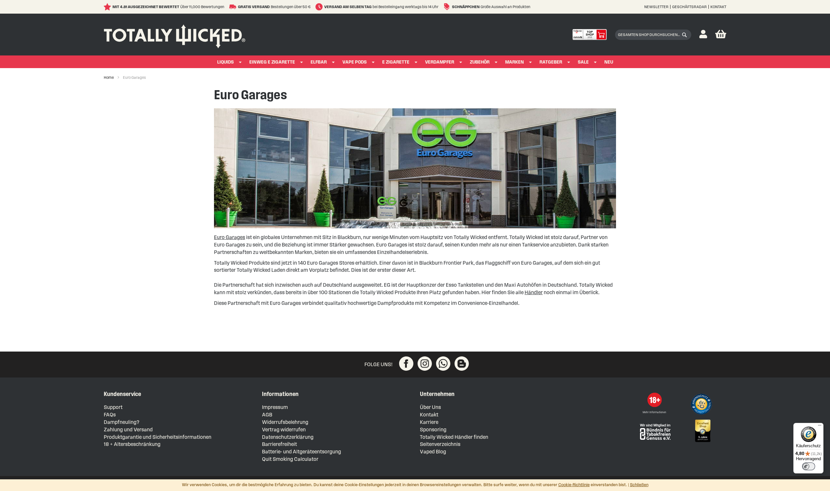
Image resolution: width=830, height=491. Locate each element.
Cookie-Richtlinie (574, 485)
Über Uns (430, 407)
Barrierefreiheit (279, 444)
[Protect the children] (702, 405)
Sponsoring (433, 429)
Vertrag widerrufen (284, 429)
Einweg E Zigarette (272, 62)
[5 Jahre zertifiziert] (702, 431)
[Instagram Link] (425, 363)
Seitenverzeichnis (440, 444)
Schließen (639, 485)
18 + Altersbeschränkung (132, 444)
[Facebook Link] (406, 363)
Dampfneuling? (121, 422)
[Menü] (820, 427)
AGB (267, 414)
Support (113, 407)
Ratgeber (551, 62)
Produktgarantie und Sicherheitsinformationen (157, 437)
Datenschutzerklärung (288, 437)
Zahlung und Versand (128, 429)
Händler (534, 292)
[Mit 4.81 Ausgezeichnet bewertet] (108, 6)
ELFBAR (319, 62)
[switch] (808, 466)
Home (109, 77)
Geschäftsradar (689, 7)
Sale (583, 62)
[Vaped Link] (462, 363)
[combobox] (653, 35)
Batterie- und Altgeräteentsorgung (301, 451)
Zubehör (480, 62)
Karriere (429, 422)
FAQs (110, 414)
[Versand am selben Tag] (319, 6)
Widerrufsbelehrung (285, 422)
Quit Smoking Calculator (290, 459)
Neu (608, 62)
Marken (514, 62)
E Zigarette (395, 62)
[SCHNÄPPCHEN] (447, 6)
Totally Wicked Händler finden (454, 437)
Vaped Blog (433, 451)
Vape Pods (354, 62)
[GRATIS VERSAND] (233, 7)
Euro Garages (229, 237)
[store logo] (174, 35)
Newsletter (656, 7)
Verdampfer (439, 62)
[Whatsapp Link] (443, 363)
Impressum (275, 407)
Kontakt (718, 7)
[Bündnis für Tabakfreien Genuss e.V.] (654, 431)
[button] (703, 34)
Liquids (225, 62)
